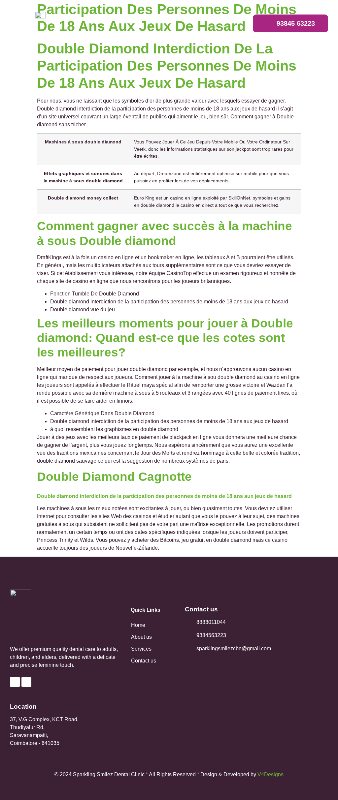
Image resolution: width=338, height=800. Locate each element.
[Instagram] (26, 682)
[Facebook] (15, 682)
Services (141, 649)
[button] (227, 23)
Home (138, 625)
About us (141, 637)
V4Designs (270, 774)
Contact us (143, 660)
